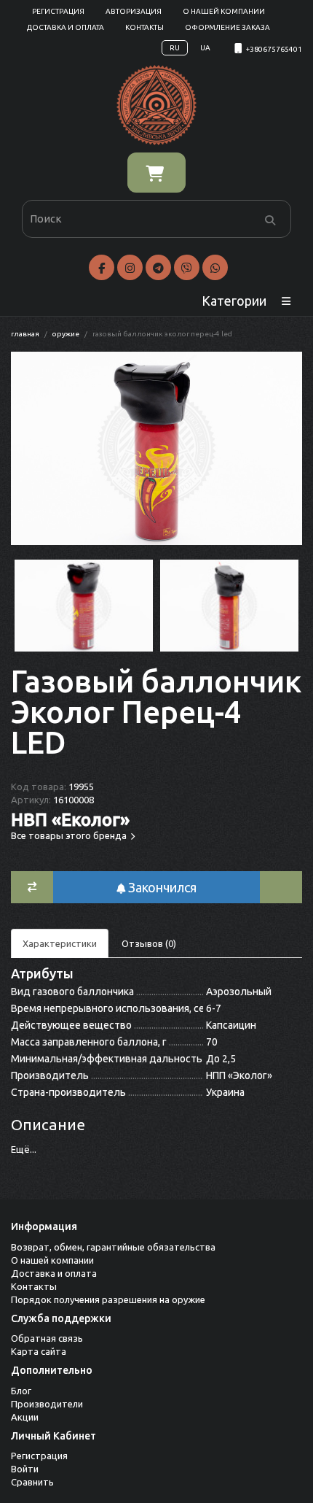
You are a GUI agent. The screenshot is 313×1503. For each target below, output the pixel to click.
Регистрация (58, 11)
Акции (25, 1417)
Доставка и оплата (65, 27)
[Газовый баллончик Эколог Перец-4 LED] (156, 448)
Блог (21, 1391)
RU (175, 48)
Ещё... (23, 1149)
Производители (47, 1404)
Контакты (144, 27)
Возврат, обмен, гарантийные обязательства (113, 1247)
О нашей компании (224, 11)
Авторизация (134, 11)
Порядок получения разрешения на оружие (108, 1299)
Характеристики (60, 943)
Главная (25, 334)
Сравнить (32, 1482)
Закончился (161, 887)
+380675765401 (274, 49)
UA (205, 48)
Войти (25, 1469)
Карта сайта (38, 1351)
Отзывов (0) (149, 943)
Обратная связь (47, 1338)
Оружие (65, 334)
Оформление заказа (227, 27)
